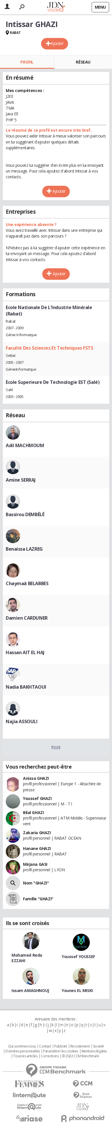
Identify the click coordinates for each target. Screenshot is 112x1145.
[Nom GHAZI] (13, 883)
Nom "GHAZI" (36, 883)
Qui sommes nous (22, 1046)
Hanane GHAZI (37, 848)
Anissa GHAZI (36, 778)
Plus (55, 747)
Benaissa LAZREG (24, 549)
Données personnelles (22, 1051)
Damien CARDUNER (27, 618)
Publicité (60, 1046)
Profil (26, 62)
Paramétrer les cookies (60, 1051)
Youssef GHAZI (37, 798)
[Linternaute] (29, 1095)
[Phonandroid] (82, 1118)
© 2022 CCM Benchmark (80, 1056)
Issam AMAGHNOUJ (30, 990)
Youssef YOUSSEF (78, 956)
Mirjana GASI (35, 864)
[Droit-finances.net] (82, 1095)
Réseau (83, 62)
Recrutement (80, 1046)
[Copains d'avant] (29, 1106)
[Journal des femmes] (29, 1083)
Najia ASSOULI (22, 721)
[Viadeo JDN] (82, 1106)
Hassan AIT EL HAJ (25, 652)
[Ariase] (29, 1118)
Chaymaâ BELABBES (27, 583)
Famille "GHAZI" (38, 898)
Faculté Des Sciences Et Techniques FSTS (49, 348)
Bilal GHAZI (33, 812)
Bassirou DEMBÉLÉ (25, 514)
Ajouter (57, 43)
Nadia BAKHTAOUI (26, 687)
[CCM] (82, 1083)
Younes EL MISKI (77, 990)
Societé (98, 1046)
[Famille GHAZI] (13, 899)
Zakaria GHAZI (37, 832)
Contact (45, 1046)
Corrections (50, 1056)
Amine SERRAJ (21, 480)
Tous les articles (25, 1056)
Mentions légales (94, 1051)
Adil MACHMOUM (25, 445)
